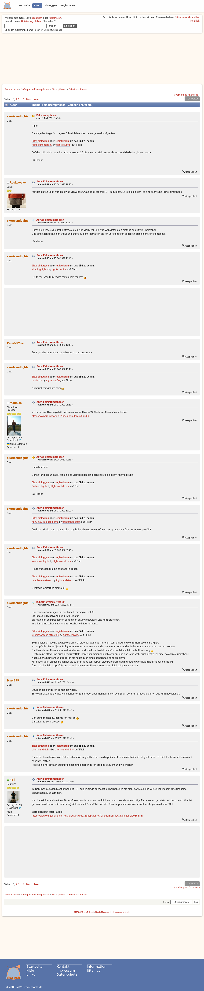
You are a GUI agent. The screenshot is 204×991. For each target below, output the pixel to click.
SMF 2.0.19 (78, 912)
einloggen (36, 17)
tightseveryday (71, 635)
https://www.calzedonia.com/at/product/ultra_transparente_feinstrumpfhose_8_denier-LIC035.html (87, 815)
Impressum (66, 970)
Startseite (34, 966)
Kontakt (63, 966)
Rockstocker (18, 182)
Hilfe (30, 970)
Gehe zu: (166, 902)
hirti (12, 779)
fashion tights (39, 486)
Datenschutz (67, 974)
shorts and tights (41, 749)
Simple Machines (102, 912)
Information (96, 966)
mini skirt (37, 380)
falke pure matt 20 (42, 144)
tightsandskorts (60, 486)
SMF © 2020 (89, 912)
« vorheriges (180, 94)
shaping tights (40, 269)
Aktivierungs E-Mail (31, 21)
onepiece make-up (42, 580)
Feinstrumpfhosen (46, 115)
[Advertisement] (102, 59)
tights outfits (63, 144)
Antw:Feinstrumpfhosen (50, 181)
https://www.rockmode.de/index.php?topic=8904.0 (60, 416)
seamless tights (40, 561)
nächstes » (194, 94)
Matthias (16, 403)
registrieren (55, 17)
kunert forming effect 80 (50, 601)
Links (30, 974)
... (21, 99)
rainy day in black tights (45, 521)
